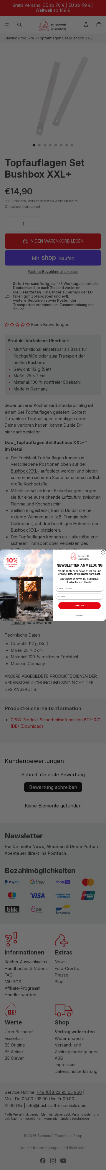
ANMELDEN (79, 606)
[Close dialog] (103, 552)
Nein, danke (79, 615)
